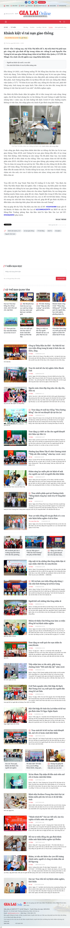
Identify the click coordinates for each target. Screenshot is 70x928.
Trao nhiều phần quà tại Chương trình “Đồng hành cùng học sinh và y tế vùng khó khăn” (47, 495)
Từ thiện (13, 27)
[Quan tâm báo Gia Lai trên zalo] (29, 2)
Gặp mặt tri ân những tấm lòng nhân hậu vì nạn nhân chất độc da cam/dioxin (47, 562)
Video (7, 5)
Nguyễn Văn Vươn (10, 234)
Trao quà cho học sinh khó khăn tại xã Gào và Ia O (10, 331)
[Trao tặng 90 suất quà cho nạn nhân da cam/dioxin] (15, 649)
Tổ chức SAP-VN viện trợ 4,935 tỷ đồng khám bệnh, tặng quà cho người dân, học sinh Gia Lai (33, 766)
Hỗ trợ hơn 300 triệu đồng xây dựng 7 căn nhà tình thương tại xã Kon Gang (46, 582)
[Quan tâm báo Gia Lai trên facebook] (26, 2)
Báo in (22, 5)
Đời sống (26, 27)
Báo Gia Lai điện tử (35, 14)
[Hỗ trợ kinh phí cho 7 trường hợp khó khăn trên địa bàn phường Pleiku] (13, 542)
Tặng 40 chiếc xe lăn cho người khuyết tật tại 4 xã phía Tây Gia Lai (42, 332)
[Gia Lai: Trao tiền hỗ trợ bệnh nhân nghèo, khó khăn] (15, 885)
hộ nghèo (57, 231)
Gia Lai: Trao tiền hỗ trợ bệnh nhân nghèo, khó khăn (47, 880)
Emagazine (53, 5)
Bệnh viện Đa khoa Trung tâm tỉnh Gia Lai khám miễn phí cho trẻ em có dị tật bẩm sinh (46, 797)
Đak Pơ (50, 231)
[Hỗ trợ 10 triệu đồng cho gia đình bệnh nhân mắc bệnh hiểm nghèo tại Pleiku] (15, 843)
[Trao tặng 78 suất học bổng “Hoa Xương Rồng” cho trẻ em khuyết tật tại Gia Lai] (15, 416)
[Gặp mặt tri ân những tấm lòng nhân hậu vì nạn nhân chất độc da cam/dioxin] (15, 567)
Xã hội (6, 27)
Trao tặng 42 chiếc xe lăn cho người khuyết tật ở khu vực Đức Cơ (47, 433)
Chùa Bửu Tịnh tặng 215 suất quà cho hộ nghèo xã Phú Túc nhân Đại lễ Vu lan (59, 332)
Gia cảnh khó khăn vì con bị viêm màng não (21, 65)
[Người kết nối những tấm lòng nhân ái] (15, 607)
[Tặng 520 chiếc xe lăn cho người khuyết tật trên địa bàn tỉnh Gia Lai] (55, 542)
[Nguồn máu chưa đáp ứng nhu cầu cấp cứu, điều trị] (15, 394)
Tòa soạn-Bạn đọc (34, 521)
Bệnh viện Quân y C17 (14, 231)
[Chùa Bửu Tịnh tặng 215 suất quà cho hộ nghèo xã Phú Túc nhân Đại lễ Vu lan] (59, 321)
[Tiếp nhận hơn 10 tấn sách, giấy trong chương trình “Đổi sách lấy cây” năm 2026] (15, 671)
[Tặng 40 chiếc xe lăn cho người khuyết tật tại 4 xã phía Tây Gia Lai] (43, 321)
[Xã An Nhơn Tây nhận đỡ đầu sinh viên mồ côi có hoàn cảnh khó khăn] (15, 781)
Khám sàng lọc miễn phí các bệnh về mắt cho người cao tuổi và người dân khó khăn (46, 472)
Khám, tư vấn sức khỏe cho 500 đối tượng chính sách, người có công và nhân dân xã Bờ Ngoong (46, 859)
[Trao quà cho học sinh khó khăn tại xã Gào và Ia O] (11, 321)
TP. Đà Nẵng (40, 231)
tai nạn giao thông (29, 231)
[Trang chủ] (6, 22)
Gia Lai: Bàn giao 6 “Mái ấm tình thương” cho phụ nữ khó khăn (34, 553)
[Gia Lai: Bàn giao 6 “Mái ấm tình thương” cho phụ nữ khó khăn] (34, 542)
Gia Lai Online (13, 904)
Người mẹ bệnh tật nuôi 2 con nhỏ (18, 62)
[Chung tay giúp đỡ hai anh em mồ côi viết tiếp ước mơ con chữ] (55, 755)
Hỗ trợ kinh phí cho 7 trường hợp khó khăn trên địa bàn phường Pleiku (12, 553)
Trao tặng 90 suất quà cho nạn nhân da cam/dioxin (45, 644)
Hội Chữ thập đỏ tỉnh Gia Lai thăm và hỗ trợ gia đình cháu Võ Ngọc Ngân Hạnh (47, 710)
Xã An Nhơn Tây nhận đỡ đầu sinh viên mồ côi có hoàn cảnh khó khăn (47, 775)
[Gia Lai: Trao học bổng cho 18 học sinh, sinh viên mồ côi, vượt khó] (11, 297)
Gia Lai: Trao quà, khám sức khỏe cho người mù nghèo (11, 766)
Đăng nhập (42, 2)
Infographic (62, 5)
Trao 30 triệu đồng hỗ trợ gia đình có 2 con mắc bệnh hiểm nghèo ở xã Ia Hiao (47, 517)
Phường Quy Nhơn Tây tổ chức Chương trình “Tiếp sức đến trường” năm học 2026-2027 (47, 452)
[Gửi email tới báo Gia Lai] (36, 2)
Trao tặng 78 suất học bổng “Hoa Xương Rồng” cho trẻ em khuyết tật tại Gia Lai (47, 411)
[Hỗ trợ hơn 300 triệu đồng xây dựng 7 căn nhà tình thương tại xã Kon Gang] (15, 587)
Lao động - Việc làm (41, 27)
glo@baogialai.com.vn (13, 913)
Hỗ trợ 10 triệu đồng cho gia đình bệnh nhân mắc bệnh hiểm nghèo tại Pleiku (45, 838)
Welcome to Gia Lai (41, 5)
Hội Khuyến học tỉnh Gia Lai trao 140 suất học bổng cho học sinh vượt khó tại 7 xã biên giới (27, 309)
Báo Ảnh (15, 5)
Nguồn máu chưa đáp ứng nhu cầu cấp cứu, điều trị (47, 389)
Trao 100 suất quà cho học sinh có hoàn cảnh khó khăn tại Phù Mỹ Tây (26, 333)
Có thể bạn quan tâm (17, 289)
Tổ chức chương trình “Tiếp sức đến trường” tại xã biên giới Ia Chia (43, 307)
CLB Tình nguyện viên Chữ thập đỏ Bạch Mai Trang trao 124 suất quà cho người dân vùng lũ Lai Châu (47, 688)
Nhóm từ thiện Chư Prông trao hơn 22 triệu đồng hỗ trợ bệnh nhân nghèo (47, 622)
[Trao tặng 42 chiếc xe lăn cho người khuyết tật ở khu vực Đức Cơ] (15, 438)
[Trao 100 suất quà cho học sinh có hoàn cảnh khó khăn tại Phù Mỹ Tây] (27, 321)
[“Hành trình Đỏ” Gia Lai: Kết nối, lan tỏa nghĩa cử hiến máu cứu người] (15, 823)
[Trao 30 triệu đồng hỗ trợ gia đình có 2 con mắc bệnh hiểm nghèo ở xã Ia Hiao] (15, 522)
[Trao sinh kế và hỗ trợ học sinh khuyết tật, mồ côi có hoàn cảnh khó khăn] (15, 737)
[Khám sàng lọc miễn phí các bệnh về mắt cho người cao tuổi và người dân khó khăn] (15, 478)
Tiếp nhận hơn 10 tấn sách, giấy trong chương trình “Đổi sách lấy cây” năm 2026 (47, 665)
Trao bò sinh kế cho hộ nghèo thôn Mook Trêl (46, 369)
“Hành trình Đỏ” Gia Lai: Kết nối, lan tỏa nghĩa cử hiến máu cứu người (46, 818)
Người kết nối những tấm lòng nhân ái (45, 601)
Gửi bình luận (61, 278)
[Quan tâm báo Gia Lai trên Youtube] (32, 2)
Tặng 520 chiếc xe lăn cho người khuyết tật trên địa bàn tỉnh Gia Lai (55, 553)
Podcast (30, 5)
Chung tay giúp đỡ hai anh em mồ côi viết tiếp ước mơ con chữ (55, 766)
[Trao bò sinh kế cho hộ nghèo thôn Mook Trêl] (15, 374)
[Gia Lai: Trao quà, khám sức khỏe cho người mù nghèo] (13, 755)
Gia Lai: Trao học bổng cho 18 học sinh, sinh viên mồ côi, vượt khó (10, 307)
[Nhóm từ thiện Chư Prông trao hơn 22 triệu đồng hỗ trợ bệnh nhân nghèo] (15, 627)
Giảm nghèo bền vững (60, 27)
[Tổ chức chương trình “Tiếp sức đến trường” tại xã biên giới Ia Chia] (43, 297)
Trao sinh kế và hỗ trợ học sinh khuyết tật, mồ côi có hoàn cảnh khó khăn (46, 731)
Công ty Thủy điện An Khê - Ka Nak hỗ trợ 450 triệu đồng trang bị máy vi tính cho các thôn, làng (47, 348)
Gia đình (32, 27)
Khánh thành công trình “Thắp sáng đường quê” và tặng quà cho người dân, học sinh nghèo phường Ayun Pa (59, 309)
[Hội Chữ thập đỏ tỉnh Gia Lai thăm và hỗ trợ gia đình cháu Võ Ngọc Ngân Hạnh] (15, 715)
